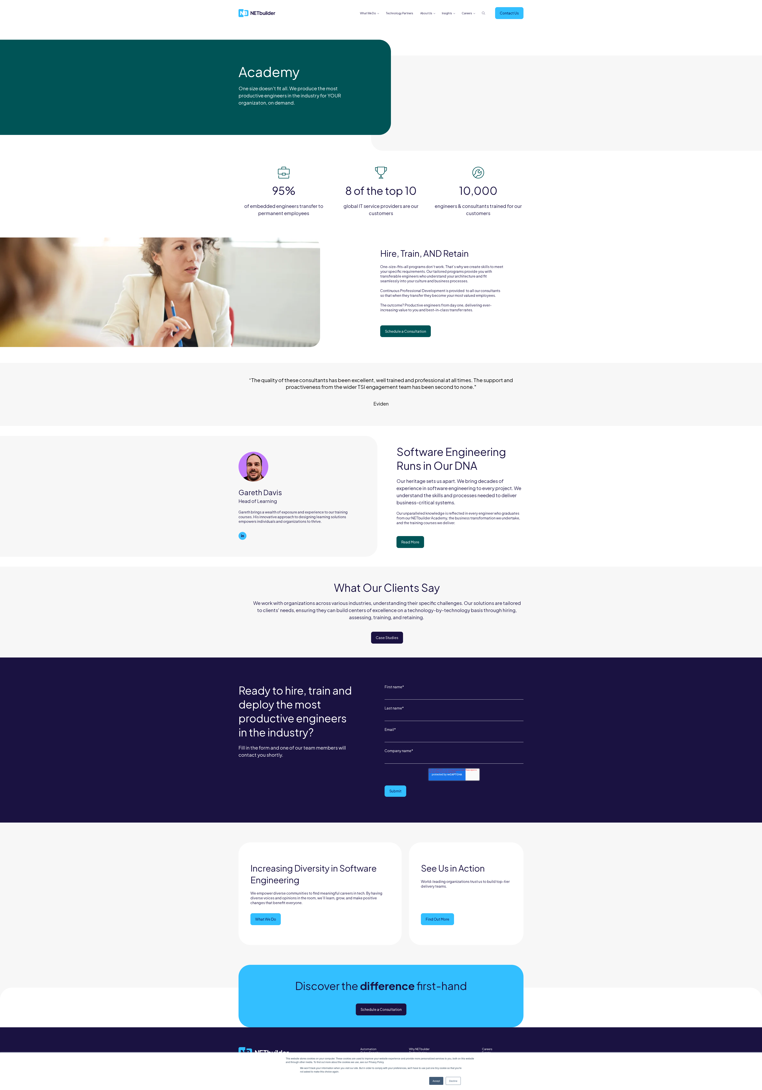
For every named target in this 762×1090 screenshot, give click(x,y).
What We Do (265, 919)
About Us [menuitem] (426, 13)
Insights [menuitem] (447, 13)
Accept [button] (436, 1080)
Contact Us (509, 13)
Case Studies (387, 637)
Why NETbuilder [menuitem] (419, 1049)
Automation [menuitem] (368, 1049)
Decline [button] (453, 1080)
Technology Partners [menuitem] (399, 13)
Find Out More (437, 919)
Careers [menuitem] (467, 13)
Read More (410, 542)
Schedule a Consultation (405, 331)
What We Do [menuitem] (368, 13)
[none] (378, 13)
